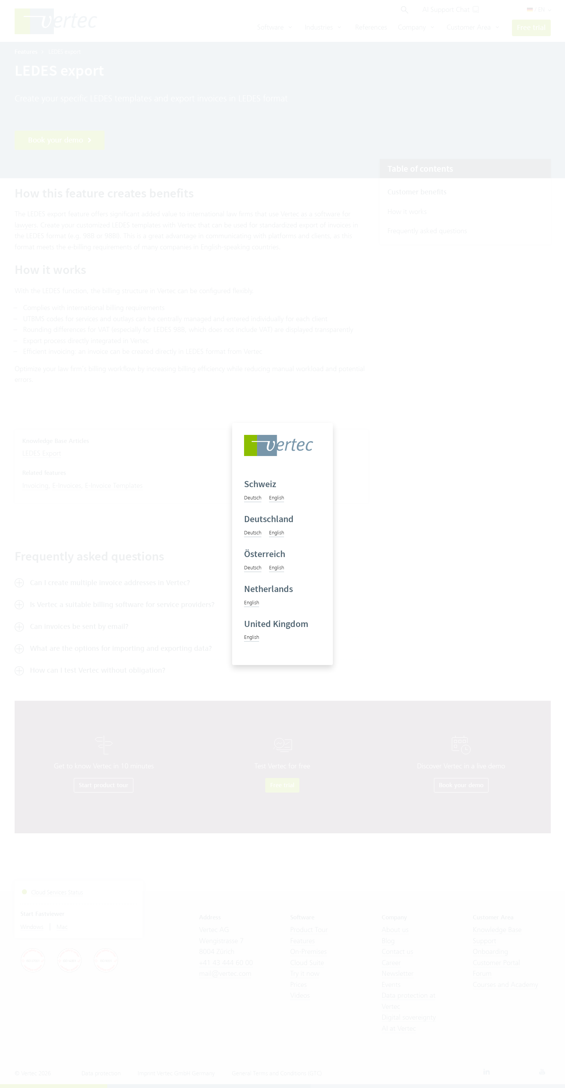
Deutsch (252, 497)
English (276, 497)
